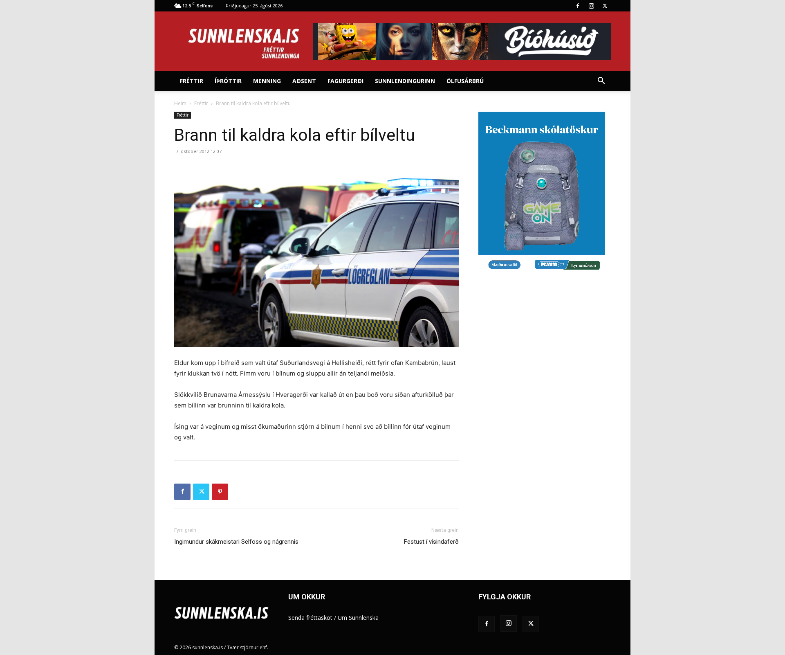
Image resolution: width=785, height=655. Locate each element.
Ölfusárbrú (465, 81)
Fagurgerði (345, 81)
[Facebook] (578, 5)
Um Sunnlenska (358, 617)
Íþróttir (228, 81)
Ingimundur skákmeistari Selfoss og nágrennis (236, 541)
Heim (180, 103)
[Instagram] (591, 5)
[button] (601, 82)
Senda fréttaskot (310, 617)
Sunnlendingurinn (405, 81)
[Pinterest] (220, 492)
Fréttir (191, 81)
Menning (267, 81)
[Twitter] (605, 5)
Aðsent (304, 81)
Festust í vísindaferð (431, 541)
